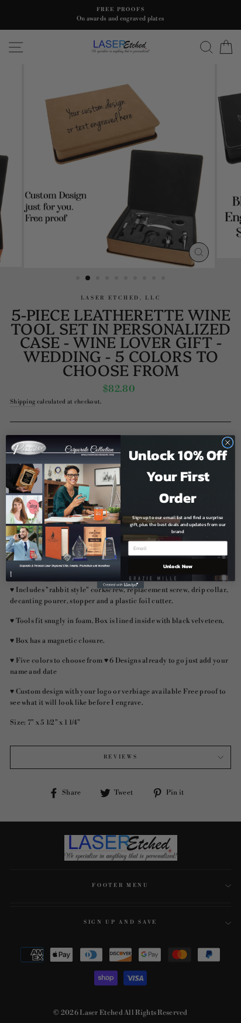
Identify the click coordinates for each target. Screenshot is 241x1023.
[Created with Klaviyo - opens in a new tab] (120, 584)
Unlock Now (177, 566)
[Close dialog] (227, 442)
